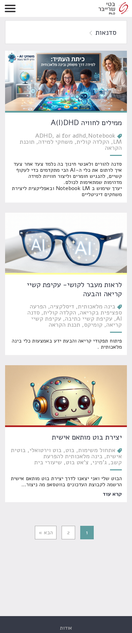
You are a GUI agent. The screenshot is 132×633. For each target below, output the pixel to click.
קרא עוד (112, 493)
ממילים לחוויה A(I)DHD (86, 123)
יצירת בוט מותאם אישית (87, 437)
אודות (66, 628)
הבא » (46, 532)
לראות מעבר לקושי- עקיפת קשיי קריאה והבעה (74, 289)
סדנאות (105, 32)
